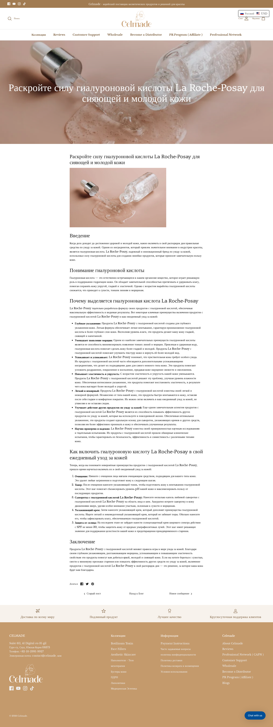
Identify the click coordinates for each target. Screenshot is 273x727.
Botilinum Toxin (122, 643)
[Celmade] (136, 18)
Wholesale (115, 34)
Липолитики (118, 683)
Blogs (226, 683)
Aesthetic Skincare (123, 654)
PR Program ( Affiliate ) (185, 34)
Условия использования (174, 671)
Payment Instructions (175, 643)
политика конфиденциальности (178, 654)
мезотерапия (118, 666)
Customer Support (86, 34)
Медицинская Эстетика (124, 688)
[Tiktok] (24, 3)
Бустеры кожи (118, 671)
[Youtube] (14, 3)
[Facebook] (8, 3)
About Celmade (232, 643)
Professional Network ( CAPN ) (243, 654)
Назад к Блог (136, 593)
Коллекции (39, 34)
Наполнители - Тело (122, 660)
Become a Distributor (146, 34)
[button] (253, 13)
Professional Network (226, 34)
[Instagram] (19, 3)
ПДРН (114, 677)
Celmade (22, 716)
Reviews (59, 34)
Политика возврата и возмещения (180, 666)
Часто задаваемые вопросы (176, 649)
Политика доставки (171, 660)
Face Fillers (118, 649)
